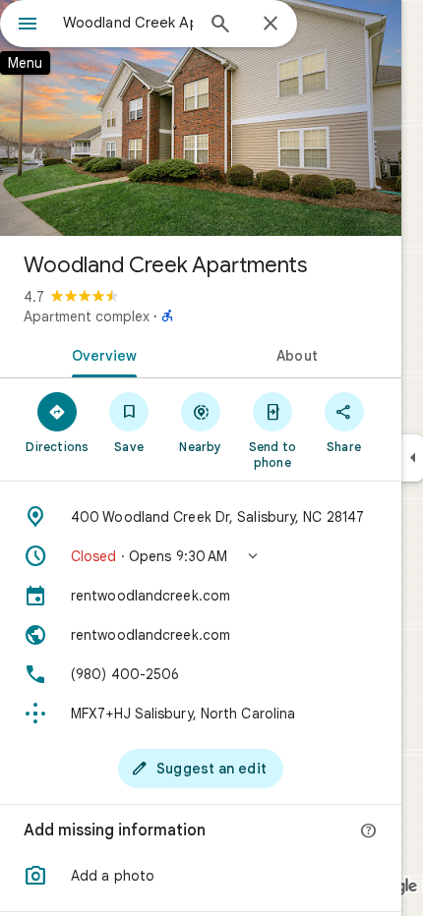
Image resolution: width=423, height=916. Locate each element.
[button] (200, 556)
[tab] (100, 353)
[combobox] (128, 22)
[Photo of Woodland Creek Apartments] (200, 118)
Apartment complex (87, 316)
